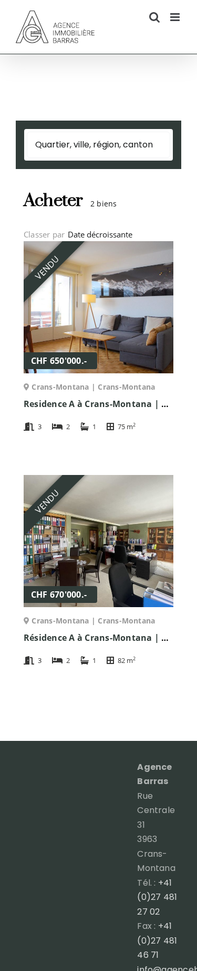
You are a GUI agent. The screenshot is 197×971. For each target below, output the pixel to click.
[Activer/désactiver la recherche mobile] (154, 17)
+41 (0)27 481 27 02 (157, 897)
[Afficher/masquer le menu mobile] (175, 17)
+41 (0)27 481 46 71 (157, 940)
